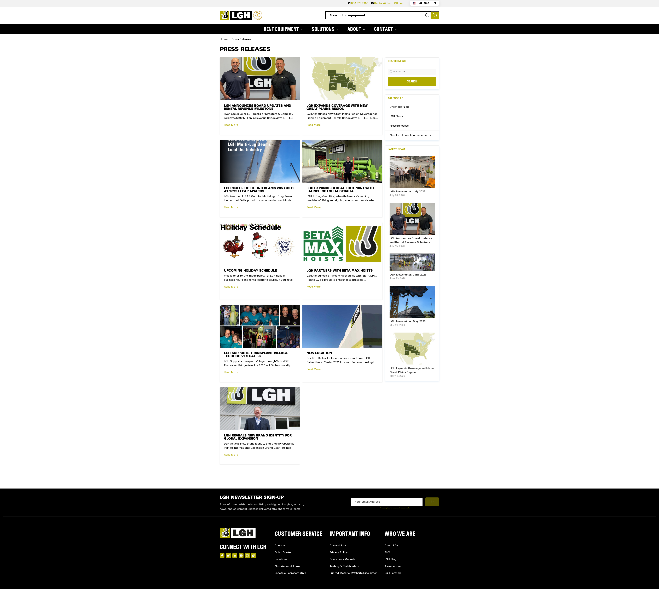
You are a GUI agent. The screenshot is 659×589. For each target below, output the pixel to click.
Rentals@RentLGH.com (389, 3)
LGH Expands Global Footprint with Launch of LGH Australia (340, 190)
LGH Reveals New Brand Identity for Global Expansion (258, 437)
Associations (392, 566)
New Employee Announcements (410, 135)
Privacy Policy (339, 552)
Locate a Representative (290, 573)
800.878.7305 (359, 3)
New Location (319, 353)
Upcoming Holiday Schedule (250, 270)
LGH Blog (390, 559)
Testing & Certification (344, 566)
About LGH (391, 545)
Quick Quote (283, 552)
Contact (280, 545)
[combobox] (378, 15)
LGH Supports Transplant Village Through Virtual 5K (256, 355)
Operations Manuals (342, 559)
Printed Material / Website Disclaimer (353, 573)
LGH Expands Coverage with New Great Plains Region (337, 107)
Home (224, 39)
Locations (281, 559)
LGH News (396, 116)
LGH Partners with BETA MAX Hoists (340, 270)
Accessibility (338, 545)
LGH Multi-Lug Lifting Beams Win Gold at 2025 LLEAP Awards (259, 190)
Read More (231, 125)
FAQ (387, 552)
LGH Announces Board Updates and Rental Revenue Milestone (257, 107)
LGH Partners (392, 573)
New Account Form (287, 566)
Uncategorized (399, 107)
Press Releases (399, 126)
